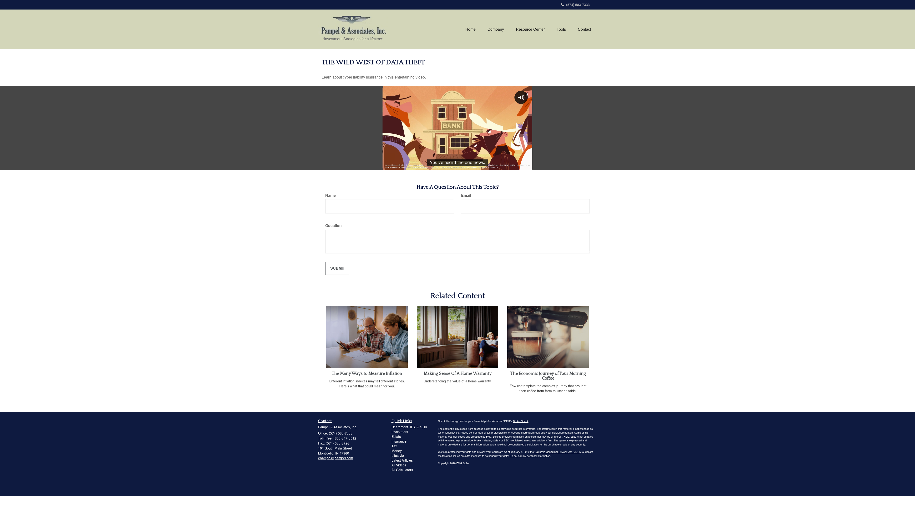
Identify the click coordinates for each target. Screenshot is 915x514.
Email (466, 195)
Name (330, 195)
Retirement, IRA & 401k (409, 427)
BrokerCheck (521, 421)
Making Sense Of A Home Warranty (458, 373)
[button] (496, 29)
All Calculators (402, 469)
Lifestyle (397, 455)
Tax (394, 446)
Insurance (399, 441)
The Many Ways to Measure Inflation (367, 373)
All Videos (398, 465)
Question (333, 225)
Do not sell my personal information (530, 456)
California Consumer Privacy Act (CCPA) (558, 452)
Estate (396, 436)
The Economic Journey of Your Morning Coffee (548, 376)
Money (396, 450)
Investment (399, 431)
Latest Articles (402, 460)
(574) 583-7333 (578, 4)
